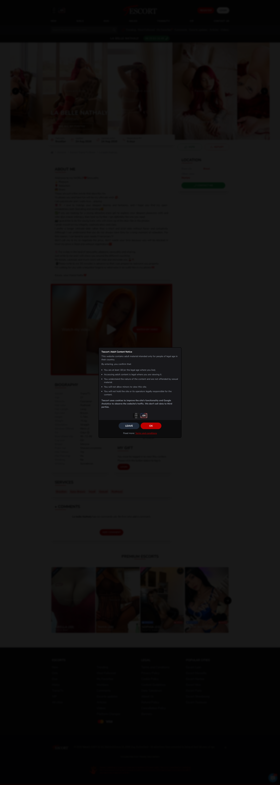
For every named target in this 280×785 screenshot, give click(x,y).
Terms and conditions (146, 433)
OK (151, 425)
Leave (129, 425)
